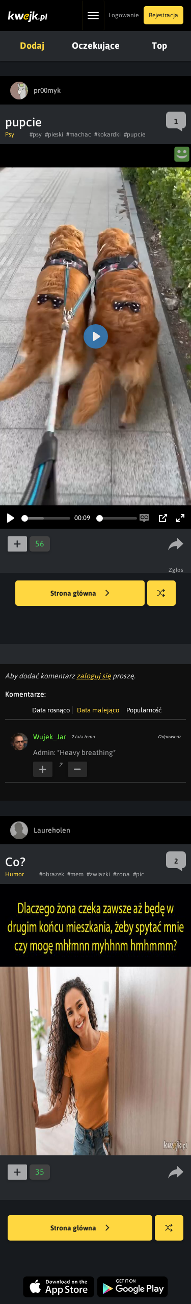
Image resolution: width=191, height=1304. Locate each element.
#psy (36, 134)
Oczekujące (96, 45)
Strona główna (74, 593)
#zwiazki (98, 874)
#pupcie (134, 134)
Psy (9, 134)
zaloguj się (93, 676)
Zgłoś (176, 570)
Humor (14, 874)
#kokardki (107, 134)
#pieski (54, 134)
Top (159, 45)
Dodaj (32, 45)
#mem (75, 874)
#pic (138, 874)
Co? (15, 862)
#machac (78, 134)
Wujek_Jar (49, 737)
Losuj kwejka (161, 593)
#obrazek (51, 874)
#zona (121, 874)
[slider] (45, 518)
